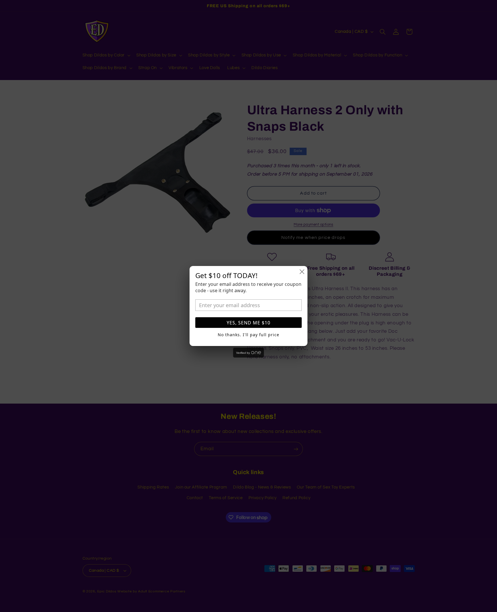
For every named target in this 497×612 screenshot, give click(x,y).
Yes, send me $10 (248, 323)
